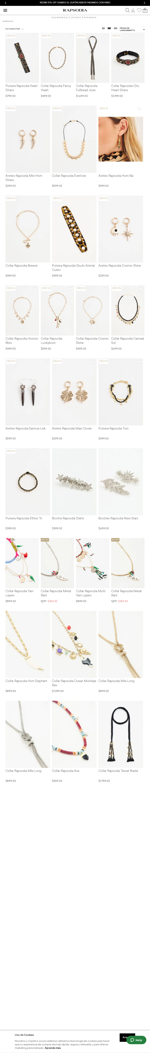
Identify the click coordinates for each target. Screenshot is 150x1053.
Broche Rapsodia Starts (68, 518)
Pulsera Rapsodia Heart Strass (21, 88)
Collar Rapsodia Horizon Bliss (21, 341)
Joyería (76, 18)
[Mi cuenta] (133, 10)
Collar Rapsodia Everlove (69, 176)
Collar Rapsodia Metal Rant (56, 593)
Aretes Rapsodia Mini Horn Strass (23, 178)
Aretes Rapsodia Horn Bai (115, 176)
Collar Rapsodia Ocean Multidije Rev (74, 683)
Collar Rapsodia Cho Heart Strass (125, 88)
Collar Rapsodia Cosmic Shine (92, 341)
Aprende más (53, 1048)
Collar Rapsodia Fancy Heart (56, 88)
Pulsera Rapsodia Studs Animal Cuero (73, 268)
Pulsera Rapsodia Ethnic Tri (23, 518)
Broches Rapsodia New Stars (118, 518)
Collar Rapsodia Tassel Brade (118, 771)
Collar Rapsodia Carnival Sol (127, 341)
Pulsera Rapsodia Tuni (113, 428)
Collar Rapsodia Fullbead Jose (86, 88)
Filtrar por (12, 29)
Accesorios (60, 18)
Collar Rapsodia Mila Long (116, 681)
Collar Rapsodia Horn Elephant (26, 681)
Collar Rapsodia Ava (65, 771)
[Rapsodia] (75, 10)
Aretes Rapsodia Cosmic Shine (119, 265)
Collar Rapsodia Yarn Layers (19, 593)
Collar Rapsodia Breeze (21, 265)
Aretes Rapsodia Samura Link (25, 428)
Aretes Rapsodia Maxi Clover (72, 428)
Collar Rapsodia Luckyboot (51, 341)
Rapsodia (90, 18)
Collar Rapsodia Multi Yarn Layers (90, 593)
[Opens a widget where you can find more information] (136, 1040)
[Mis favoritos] (139, 10)
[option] (75, 3)
